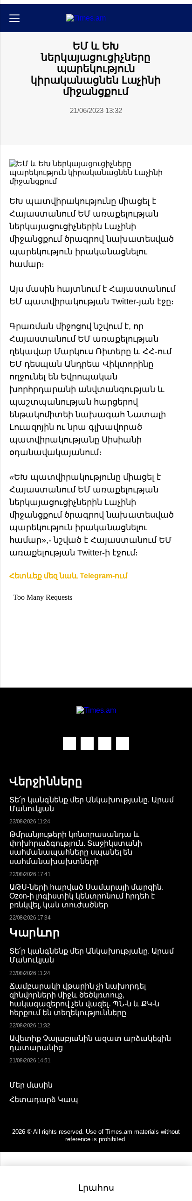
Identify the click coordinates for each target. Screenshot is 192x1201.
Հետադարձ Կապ (43, 1099)
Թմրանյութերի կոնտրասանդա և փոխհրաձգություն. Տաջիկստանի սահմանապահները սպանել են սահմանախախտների (75, 847)
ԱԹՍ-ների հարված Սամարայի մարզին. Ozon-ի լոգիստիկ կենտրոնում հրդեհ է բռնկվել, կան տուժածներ (86, 896)
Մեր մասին (31, 1085)
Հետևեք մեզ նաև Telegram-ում (68, 576)
